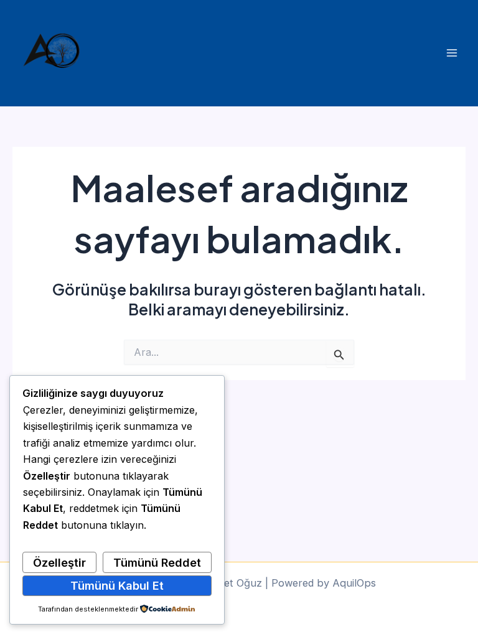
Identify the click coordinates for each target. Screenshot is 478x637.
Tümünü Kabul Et (117, 585)
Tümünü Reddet (157, 562)
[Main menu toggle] (452, 53)
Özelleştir (59, 562)
